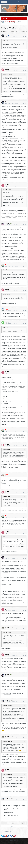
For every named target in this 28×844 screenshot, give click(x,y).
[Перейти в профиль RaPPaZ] (2, 322)
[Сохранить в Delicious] (11, 836)
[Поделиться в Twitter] (2, 836)
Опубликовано (11, 36)
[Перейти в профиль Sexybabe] (2, 628)
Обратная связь (14, 840)
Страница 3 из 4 (14, 31)
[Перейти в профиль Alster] (2, 265)
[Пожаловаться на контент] (23, 36)
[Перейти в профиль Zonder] (2, 102)
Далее (23, 31)
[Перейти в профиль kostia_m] (2, 35)
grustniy (5, 28)
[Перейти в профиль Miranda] (2, 22)
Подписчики (12, 826)
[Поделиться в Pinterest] (15, 836)
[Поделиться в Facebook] (4, 836)
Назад (4, 31)
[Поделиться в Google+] (6, 836)
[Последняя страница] (26, 31)
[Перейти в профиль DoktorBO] (2, 701)
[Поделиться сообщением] (25, 36)
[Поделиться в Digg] (8, 836)
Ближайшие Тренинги (10, 21)
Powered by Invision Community (14, 841)
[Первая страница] (1, 31)
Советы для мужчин (19, 28)
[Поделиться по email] (13, 836)
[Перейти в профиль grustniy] (2, 69)
